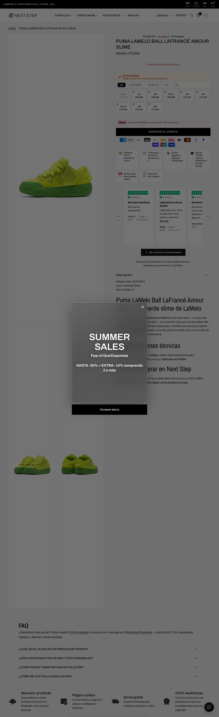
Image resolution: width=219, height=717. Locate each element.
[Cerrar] (142, 306)
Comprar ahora (109, 409)
